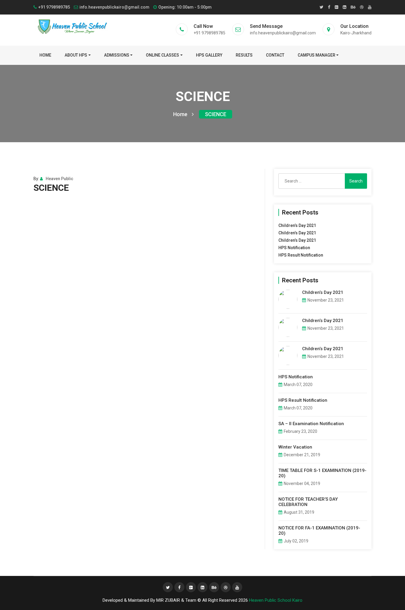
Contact (275, 55)
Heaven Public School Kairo (275, 600)
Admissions (116, 55)
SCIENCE (215, 114)
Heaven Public (59, 178)
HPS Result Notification (300, 255)
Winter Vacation (295, 447)
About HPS (76, 55)
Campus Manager (316, 55)
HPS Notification (294, 247)
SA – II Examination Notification (311, 423)
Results (244, 55)
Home (45, 55)
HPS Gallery (209, 55)
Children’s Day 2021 (297, 225)
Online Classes (162, 55)
